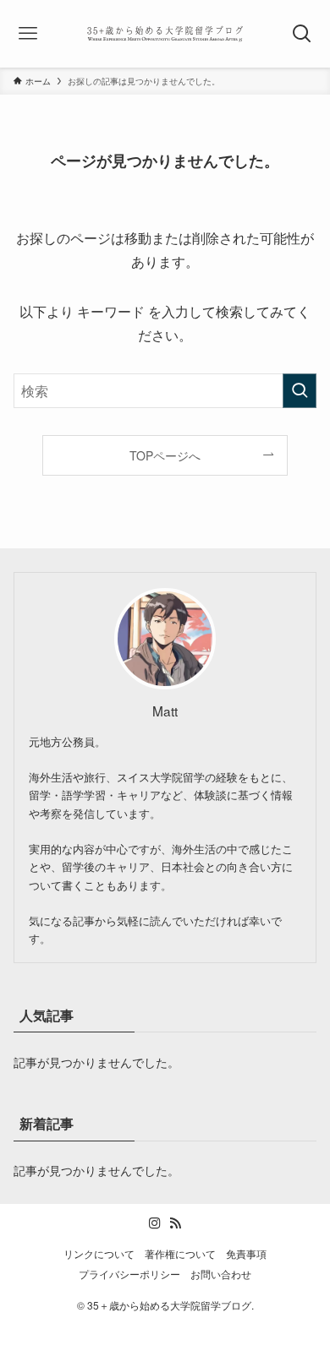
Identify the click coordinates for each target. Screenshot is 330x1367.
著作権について (180, 1254)
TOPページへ (165, 455)
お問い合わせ (220, 1274)
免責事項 (246, 1254)
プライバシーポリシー (129, 1274)
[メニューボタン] (28, 34)
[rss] (175, 1223)
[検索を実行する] (299, 390)
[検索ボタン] (301, 34)
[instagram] (154, 1223)
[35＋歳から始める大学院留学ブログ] (165, 34)
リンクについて (99, 1254)
